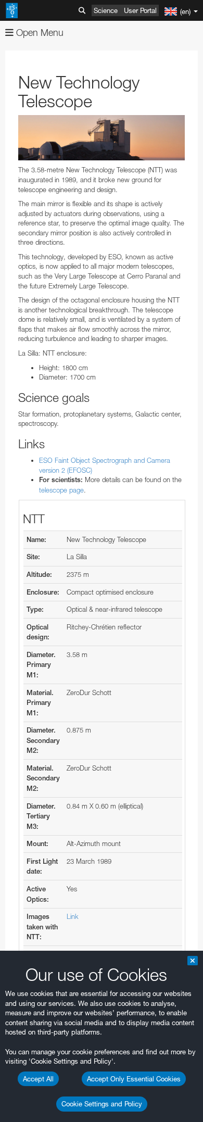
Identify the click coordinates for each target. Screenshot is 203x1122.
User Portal (140, 10)
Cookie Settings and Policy (101, 1104)
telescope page (61, 490)
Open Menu (39, 32)
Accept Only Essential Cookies (134, 1079)
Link (73, 916)
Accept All (38, 1079)
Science (106, 10)
